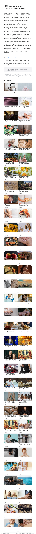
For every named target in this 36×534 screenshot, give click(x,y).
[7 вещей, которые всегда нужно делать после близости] (25, 300)
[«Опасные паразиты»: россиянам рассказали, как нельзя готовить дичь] (25, 314)
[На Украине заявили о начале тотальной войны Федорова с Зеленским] (25, 412)
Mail (1, 533)
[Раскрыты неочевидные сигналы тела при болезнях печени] (11, 215)
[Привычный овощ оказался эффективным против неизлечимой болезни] (11, 131)
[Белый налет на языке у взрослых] (25, 454)
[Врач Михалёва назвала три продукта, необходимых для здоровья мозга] (25, 215)
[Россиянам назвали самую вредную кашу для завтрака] (11, 370)
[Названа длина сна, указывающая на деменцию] (11, 117)
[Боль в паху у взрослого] (11, 440)
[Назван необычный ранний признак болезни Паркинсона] (25, 159)
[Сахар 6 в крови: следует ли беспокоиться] (11, 300)
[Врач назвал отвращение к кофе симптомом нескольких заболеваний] (11, 525)
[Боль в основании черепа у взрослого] (11, 483)
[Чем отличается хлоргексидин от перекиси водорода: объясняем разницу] (25, 229)
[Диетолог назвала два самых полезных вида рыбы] (25, 103)
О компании (4, 533)
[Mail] (3, 1)
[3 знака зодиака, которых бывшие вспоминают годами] (25, 258)
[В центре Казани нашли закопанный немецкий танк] (11, 286)
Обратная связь (31, 533)
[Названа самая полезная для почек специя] (25, 384)
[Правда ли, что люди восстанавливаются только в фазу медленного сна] (11, 272)
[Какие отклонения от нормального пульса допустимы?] (11, 145)
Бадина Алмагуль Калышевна (14, 57)
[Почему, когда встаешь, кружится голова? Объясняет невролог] (11, 103)
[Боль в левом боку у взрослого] (11, 384)
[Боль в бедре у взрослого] (25, 370)
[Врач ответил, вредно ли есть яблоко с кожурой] (11, 258)
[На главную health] (6, 1)
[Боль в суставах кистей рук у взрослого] (11, 314)
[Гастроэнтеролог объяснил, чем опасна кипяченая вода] (11, 89)
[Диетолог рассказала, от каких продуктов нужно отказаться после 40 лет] (11, 244)
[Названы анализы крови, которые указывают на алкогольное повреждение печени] (25, 426)
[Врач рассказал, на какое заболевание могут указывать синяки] (11, 398)
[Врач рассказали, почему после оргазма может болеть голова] (25, 145)
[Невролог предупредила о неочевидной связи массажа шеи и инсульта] (25, 525)
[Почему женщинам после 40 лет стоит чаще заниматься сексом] (11, 468)
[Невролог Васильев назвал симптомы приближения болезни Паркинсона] (11, 173)
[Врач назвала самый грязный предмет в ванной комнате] (25, 131)
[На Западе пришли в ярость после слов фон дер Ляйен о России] (11, 342)
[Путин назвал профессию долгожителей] (11, 201)
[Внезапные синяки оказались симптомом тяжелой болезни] (25, 244)
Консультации (7, 3)
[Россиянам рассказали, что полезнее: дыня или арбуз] (25, 173)
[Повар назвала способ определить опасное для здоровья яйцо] (25, 201)
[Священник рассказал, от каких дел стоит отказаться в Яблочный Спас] (11, 426)
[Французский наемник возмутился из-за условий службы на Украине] (25, 187)
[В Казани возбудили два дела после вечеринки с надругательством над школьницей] (11, 454)
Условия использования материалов (23, 533)
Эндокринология (12, 3)
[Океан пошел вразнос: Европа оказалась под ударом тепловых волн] (25, 483)
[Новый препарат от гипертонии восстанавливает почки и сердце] (25, 497)
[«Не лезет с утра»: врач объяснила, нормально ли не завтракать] (11, 511)
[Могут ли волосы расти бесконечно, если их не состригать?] (25, 398)
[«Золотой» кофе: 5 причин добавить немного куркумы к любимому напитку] (11, 229)
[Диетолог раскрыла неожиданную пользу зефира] (25, 89)
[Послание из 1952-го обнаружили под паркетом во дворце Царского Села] (11, 187)
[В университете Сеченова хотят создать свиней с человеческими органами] (11, 412)
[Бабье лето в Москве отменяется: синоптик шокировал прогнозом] (25, 440)
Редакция (16, 533)
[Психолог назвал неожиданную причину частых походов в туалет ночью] (25, 468)
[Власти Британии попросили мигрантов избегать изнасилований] (25, 286)
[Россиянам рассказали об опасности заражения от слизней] (25, 342)
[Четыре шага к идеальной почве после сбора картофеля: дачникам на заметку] (25, 511)
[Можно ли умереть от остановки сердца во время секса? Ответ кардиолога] (25, 117)
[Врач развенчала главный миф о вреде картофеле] (25, 328)
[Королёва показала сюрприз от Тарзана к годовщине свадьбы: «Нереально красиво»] (11, 356)
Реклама (7, 533)
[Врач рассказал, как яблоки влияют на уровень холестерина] (11, 159)
